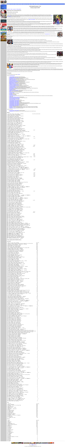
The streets (10, 89)
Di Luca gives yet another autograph (14, 85)
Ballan (10, 91)
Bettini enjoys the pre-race (12, 83)
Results (1, 5)
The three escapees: (12, 92)
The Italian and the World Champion (14, 77)
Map (1, 7)
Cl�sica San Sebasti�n (32, 19)
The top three (11, 107)
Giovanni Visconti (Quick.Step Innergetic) (14, 97)
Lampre (10, 96)
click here (19, 74)
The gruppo (10, 93)
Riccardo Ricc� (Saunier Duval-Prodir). (14, 98)
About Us (33, 444)
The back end (11, 94)
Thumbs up (10, 90)
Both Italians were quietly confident (13, 81)
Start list (2, 6)
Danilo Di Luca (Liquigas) (12, 79)
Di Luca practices (11, 88)
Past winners (2, 8)
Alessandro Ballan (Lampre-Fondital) (14, 100)
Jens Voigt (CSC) (11, 78)
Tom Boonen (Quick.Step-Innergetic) (14, 84)
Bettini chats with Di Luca (12, 80)
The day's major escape (12, 95)
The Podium (10, 106)
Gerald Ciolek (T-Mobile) (12, 86)
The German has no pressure (13, 87)
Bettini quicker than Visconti (12, 82)
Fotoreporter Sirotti (12, 75)
